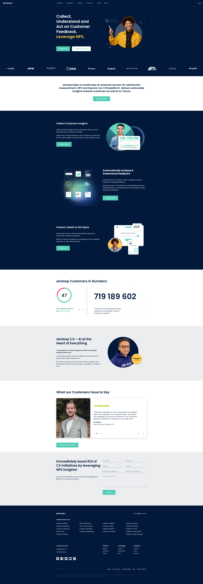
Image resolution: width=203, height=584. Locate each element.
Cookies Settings (126, 569)
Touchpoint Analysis (132, 526)
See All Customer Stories (67, 445)
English (139, 513)
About (105, 3)
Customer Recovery (132, 523)
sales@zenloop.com (61, 549)
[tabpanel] (101, 418)
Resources (90, 3)
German (144, 513)
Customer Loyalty (108, 526)
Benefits (105, 548)
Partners (80, 3)
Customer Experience (62, 529)
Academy (120, 548)
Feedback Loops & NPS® (133, 531)
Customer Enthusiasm (86, 529)
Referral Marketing (85, 523)
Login (199, 3)
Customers (70, 3)
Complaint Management (87, 531)
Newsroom (136, 553)
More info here (110, 198)
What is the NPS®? (62, 523)
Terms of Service (141, 569)
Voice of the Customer (86, 526)
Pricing (99, 3)
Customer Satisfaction (63, 526)
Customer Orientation (109, 531)
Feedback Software (108, 529)
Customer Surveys (131, 529)
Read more (63, 248)
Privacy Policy (116, 569)
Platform (59, 3)
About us (136, 548)
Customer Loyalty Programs (134, 534)
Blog (119, 553)
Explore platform (101, 99)
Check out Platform (81, 49)
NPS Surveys (60, 531)
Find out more (64, 144)
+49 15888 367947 (61, 552)
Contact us (63, 49)
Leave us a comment (109, 476)
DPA (134, 569)
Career (135, 551)
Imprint (109, 569)
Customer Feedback (109, 523)
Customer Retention (62, 534)
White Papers (121, 551)
